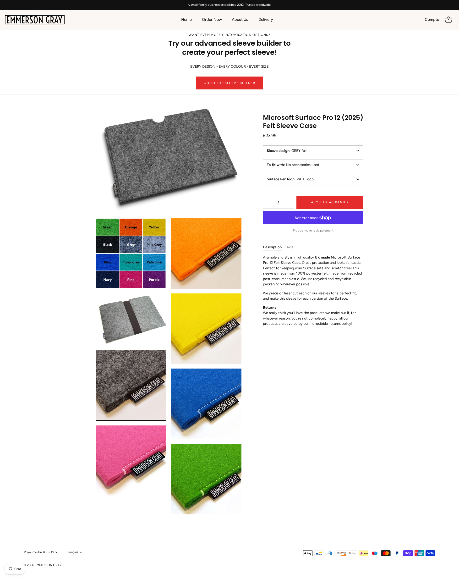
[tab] (274, 247)
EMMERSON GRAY (48, 565)
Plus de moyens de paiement (313, 230)
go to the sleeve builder (229, 83)
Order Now (212, 19)
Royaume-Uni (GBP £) (39, 552)
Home (186, 19)
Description (272, 247)
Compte (432, 19)
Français (72, 552)
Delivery (265, 19)
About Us (240, 19)
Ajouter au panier (330, 202)
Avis (289, 247)
